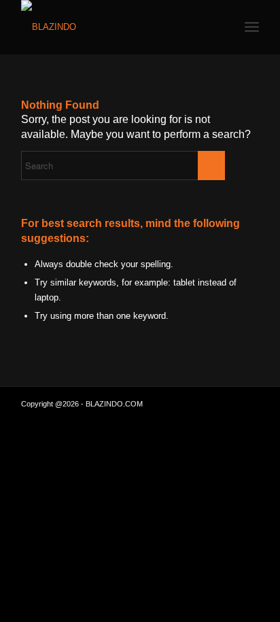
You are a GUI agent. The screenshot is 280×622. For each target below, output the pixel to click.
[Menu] (252, 27)
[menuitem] (252, 27)
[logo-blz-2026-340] (116, 27)
